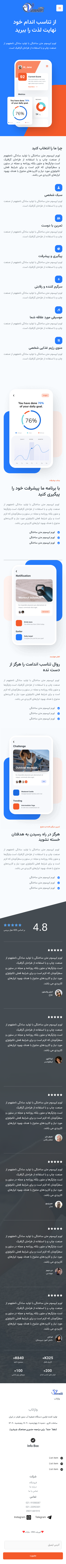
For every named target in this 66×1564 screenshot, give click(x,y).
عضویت (33, 1555)
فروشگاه (33, 1483)
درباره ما (33, 1487)
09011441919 (33, 1511)
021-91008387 (33, 1503)
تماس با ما (33, 1491)
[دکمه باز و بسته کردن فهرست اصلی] (59, 8)
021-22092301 (33, 1507)
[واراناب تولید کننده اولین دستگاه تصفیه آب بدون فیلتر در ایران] (33, 8)
